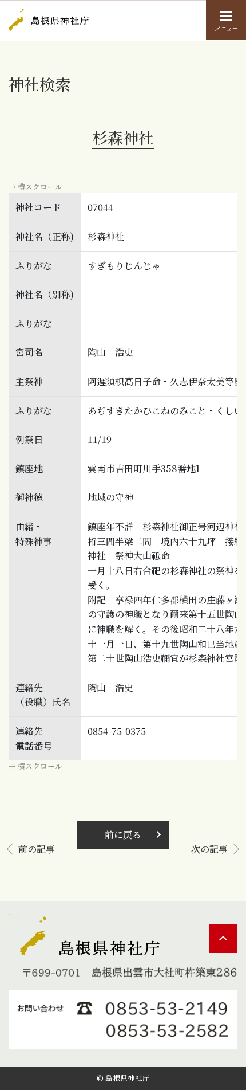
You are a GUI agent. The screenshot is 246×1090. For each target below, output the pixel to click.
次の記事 (209, 849)
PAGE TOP (223, 938)
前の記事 (36, 849)
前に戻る (123, 834)
